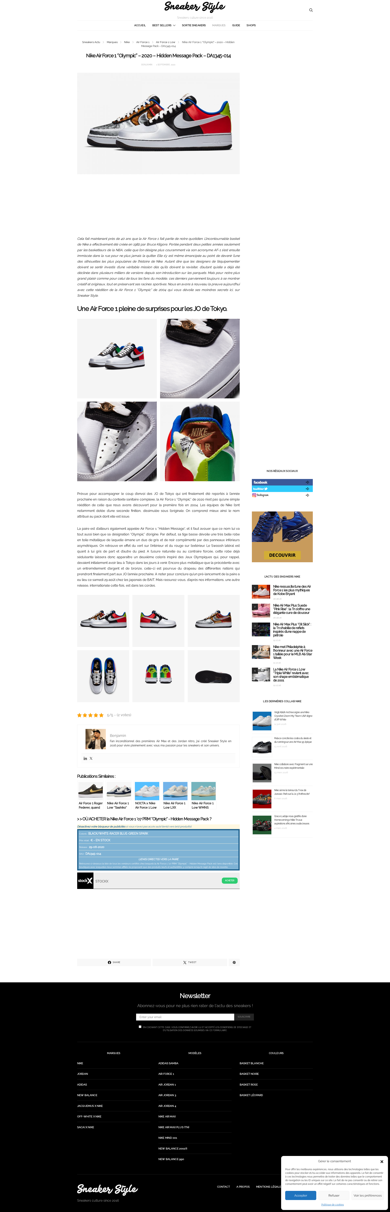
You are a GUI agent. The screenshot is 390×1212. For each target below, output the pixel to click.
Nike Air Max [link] (167, 1116)
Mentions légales (269, 1186)
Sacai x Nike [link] (85, 1127)
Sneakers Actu (91, 42)
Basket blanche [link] (252, 1063)
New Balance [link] (87, 1095)
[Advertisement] (158, 207)
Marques (218, 25)
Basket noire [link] (249, 1073)
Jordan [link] (82, 1073)
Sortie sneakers (194, 25)
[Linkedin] (85, 758)
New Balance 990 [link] (171, 1159)
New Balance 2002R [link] (172, 1148)
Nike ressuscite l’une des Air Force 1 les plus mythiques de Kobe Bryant (292, 590)
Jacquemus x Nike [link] (90, 1105)
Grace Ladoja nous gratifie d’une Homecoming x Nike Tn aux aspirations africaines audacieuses (291, 820)
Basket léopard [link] (251, 1095)
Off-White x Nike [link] (89, 1116)
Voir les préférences (368, 1195)
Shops (251, 25)
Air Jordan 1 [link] (167, 1084)
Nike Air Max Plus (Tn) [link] (173, 1127)
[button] (382, 1161)
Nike (127, 42)
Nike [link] (80, 1063)
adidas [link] (82, 1084)
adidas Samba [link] (168, 1063)
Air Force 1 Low (165, 42)
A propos (243, 1186)
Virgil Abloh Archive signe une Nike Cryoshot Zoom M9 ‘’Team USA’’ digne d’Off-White (293, 716)
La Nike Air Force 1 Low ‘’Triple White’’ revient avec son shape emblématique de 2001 (291, 674)
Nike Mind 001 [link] (167, 1137)
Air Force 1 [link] (166, 1073)
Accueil (140, 25)
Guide (236, 25)
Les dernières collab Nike (282, 701)
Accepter (300, 1195)
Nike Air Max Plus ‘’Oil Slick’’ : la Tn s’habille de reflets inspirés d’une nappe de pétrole (292, 629)
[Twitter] (91, 758)
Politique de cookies (332, 1204)
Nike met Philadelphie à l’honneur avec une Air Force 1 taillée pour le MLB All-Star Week (292, 652)
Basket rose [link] (249, 1084)
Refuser (333, 1195)
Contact (223, 1186)
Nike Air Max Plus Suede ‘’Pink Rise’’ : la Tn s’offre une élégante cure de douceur (291, 609)
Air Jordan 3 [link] (167, 1095)
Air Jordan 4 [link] (167, 1105)
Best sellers (161, 25)
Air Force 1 (143, 42)
